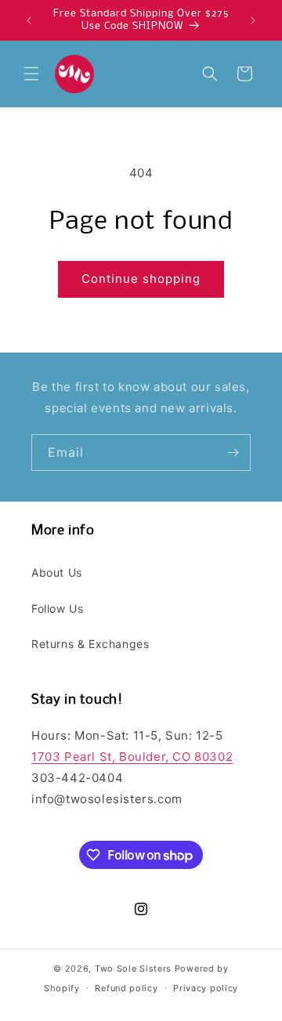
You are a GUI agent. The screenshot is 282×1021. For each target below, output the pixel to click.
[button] (31, 73)
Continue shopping (141, 278)
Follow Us (57, 608)
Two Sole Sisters (133, 968)
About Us (56, 572)
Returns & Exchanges (90, 643)
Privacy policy (205, 988)
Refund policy (126, 988)
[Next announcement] (253, 20)
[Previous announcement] (29, 20)
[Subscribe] (232, 452)
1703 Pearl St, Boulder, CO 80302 (132, 756)
